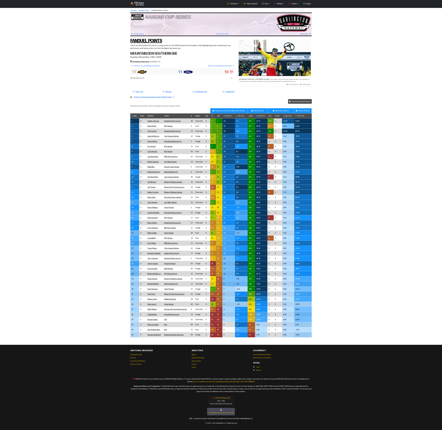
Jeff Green (151, 187)
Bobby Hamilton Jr (154, 274)
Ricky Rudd (151, 197)
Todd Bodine (152, 314)
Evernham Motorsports (173, 141)
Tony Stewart (152, 202)
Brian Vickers (152, 223)
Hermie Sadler (152, 319)
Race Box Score (138, 78)
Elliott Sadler (152, 233)
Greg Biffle (151, 238)
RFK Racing (168, 126)
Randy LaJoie (152, 299)
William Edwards (170, 299)
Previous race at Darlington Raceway (147, 66)
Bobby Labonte (153, 162)
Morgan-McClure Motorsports (175, 309)
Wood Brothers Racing (172, 197)
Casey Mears (152, 248)
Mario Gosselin (152, 325)
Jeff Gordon (152, 131)
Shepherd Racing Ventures (174, 335)
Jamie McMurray (153, 136)
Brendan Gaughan (154, 253)
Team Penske (169, 207)
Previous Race (139, 34)
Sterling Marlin (152, 177)
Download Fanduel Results (301, 101)
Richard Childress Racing (173, 182)
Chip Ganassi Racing (171, 136)
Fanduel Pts (230, 91)
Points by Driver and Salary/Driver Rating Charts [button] (153, 97)
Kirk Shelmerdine (153, 330)
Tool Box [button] (234, 3)
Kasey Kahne (152, 141)
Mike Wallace (152, 309)
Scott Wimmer (152, 228)
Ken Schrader (152, 269)
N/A (165, 319)
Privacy (194, 364)
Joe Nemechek (152, 157)
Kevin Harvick (152, 279)
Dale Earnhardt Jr (153, 172)
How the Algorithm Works (262, 354)
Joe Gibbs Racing (170, 162)
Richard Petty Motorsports (174, 187)
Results (168, 91)
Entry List (139, 91)
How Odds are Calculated (262, 358)
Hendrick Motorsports (172, 121)
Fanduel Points (146, 40)
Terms (194, 367)
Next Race (304, 34)
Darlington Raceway (140, 61)
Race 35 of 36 (223, 34)
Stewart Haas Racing (171, 167)
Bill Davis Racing (170, 228)
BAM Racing (168, 269)
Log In (308, 3)
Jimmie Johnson (153, 121)
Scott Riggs (151, 243)
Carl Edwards (152, 151)
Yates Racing (168, 233)
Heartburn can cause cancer (220, 413)
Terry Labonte (152, 258)
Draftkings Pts (201, 91)
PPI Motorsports (170, 274)
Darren (258, 370)
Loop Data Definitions (137, 361)
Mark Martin (151, 126)
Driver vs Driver (135, 364)
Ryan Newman (152, 289)
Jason (258, 367)
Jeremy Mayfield (153, 213)
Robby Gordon (152, 192)
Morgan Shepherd (154, 335)
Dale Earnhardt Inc (171, 172)
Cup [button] (266, 3)
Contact (133, 358)
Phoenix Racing (169, 264)
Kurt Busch (151, 146)
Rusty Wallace (152, 207)
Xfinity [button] (280, 3)
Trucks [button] (294, 3)
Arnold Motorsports (171, 314)
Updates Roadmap (198, 358)
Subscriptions (196, 361)
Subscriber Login (136, 354)
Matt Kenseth (152, 218)
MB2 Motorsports (171, 157)
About (194, 354)
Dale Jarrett (151, 304)
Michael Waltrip (153, 284)
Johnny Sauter (152, 264)
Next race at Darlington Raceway (220, 66)
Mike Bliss (151, 167)
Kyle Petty (151, 294)
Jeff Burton (151, 182)
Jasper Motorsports (171, 253)
